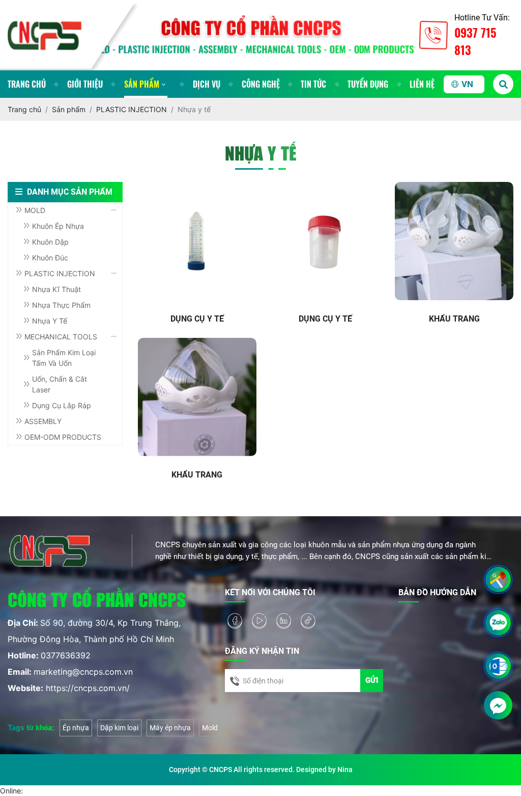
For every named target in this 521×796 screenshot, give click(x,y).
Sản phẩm (141, 84)
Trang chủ (27, 84)
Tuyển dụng (368, 84)
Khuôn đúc (50, 257)
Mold (210, 728)
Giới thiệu (85, 84)
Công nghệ (261, 84)
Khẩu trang (454, 319)
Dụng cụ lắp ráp (61, 405)
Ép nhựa (76, 728)
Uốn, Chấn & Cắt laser (59, 384)
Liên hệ (422, 84)
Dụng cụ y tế (197, 319)
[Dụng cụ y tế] (197, 241)
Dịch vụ (206, 84)
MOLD (34, 210)
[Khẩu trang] (454, 241)
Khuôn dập (50, 241)
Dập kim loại (119, 728)
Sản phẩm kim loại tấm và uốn (64, 357)
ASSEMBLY (43, 421)
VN (467, 84)
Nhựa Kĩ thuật (56, 289)
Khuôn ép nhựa (58, 226)
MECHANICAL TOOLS (60, 336)
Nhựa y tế (49, 320)
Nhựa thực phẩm (61, 305)
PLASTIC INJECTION (59, 273)
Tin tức (313, 84)
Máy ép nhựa (170, 728)
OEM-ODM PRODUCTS (62, 437)
